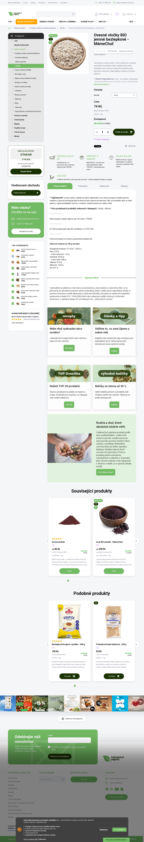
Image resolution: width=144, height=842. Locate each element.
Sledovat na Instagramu (74, 719)
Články (33, 3)
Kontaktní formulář (26, 231)
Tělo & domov (19, 132)
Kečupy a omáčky (21, 82)
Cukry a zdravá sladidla (23, 70)
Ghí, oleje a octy (20, 74)
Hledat (73, 14)
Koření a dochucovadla (23, 86)
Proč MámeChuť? (105, 472)
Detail (70, 571)
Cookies (11, 817)
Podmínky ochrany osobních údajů (20, 814)
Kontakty (64, 3)
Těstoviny (18, 107)
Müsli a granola (20, 62)
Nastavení (104, 830)
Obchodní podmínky (15, 810)
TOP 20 (69, 404)
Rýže (16, 103)
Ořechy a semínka (20, 115)
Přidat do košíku (121, 132)
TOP (16, 41)
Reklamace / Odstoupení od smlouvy (21, 803)
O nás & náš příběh (14, 799)
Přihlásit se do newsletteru (59, 756)
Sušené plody (19, 120)
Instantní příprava (21, 57)
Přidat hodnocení (20, 193)
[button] (68, 580)
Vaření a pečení (19, 49)
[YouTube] (116, 788)
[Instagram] (111, 788)
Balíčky (114, 404)
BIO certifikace (13, 806)
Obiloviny (18, 99)
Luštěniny (18, 91)
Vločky (17, 66)
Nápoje (17, 124)
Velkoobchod (52, 3)
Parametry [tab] (83, 186)
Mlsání (16, 136)
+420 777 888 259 (24, 224)
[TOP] (114, 621)
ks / (84, 779)
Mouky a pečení (20, 95)
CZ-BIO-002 (88, 229)
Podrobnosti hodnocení (126, 51)
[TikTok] (122, 788)
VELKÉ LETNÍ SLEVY (21, 45)
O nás (25, 3)
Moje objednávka (14, 3)
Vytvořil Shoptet (13, 830)
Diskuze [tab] (124, 186)
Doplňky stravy (19, 128)
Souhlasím (120, 830)
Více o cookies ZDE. (31, 839)
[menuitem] (11, 21)
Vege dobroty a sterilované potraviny (28, 111)
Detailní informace (101, 84)
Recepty (42, 3)
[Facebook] (107, 788)
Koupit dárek (26, 171)
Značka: (100, 54)
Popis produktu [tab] (59, 186)
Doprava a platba (14, 781)
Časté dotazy (12, 778)
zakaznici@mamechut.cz (27, 219)
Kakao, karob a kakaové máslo (25, 78)
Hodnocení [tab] (104, 186)
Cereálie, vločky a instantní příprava (27, 53)
